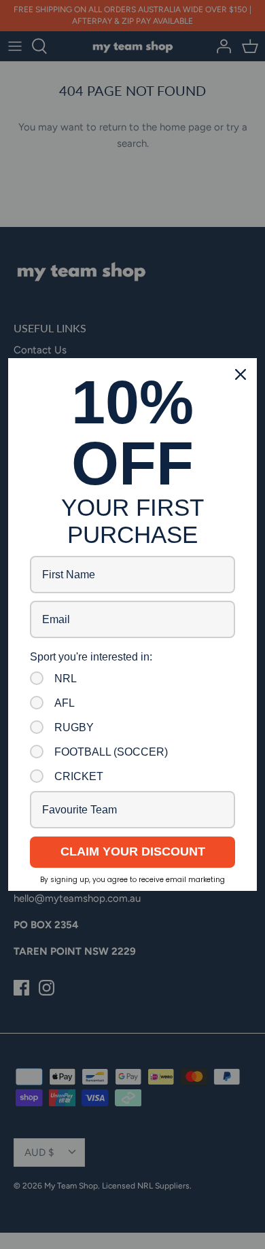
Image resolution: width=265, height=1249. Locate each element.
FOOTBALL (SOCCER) (111, 752)
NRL (65, 678)
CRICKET (78, 776)
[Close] (240, 374)
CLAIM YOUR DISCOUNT (132, 851)
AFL (64, 703)
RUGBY (74, 727)
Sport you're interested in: (91, 657)
